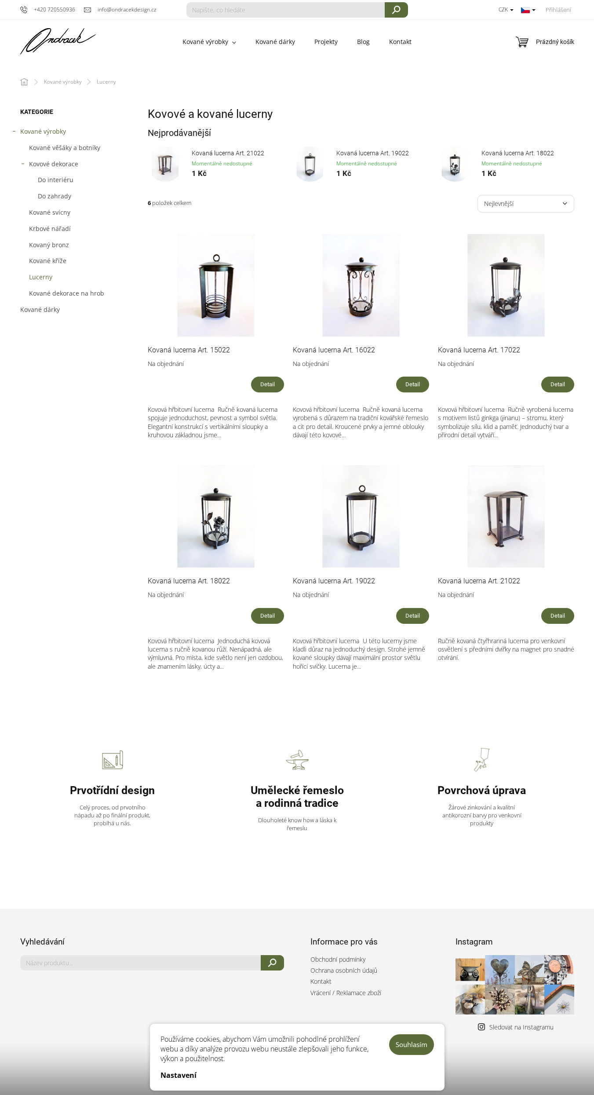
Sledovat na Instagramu (521, 1027)
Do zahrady (54, 196)
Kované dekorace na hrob (66, 293)
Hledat (396, 10)
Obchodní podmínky (337, 959)
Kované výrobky (43, 131)
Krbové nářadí (50, 228)
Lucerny (40, 277)
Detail (267, 384)
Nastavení (178, 1075)
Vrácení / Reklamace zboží (345, 993)
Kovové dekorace (53, 164)
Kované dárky (40, 309)
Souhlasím (411, 1044)
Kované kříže (47, 260)
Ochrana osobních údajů (343, 970)
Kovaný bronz (49, 245)
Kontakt (321, 981)
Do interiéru (55, 180)
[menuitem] (209, 42)
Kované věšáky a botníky (64, 147)
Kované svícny (49, 212)
